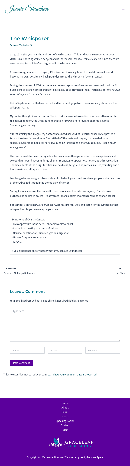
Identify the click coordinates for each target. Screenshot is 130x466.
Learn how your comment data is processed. (72, 374)
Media (65, 416)
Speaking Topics (65, 421)
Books (65, 412)
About (65, 407)
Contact (65, 425)
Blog (65, 430)
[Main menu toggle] (123, 9)
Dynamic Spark (95, 457)
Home (65, 403)
